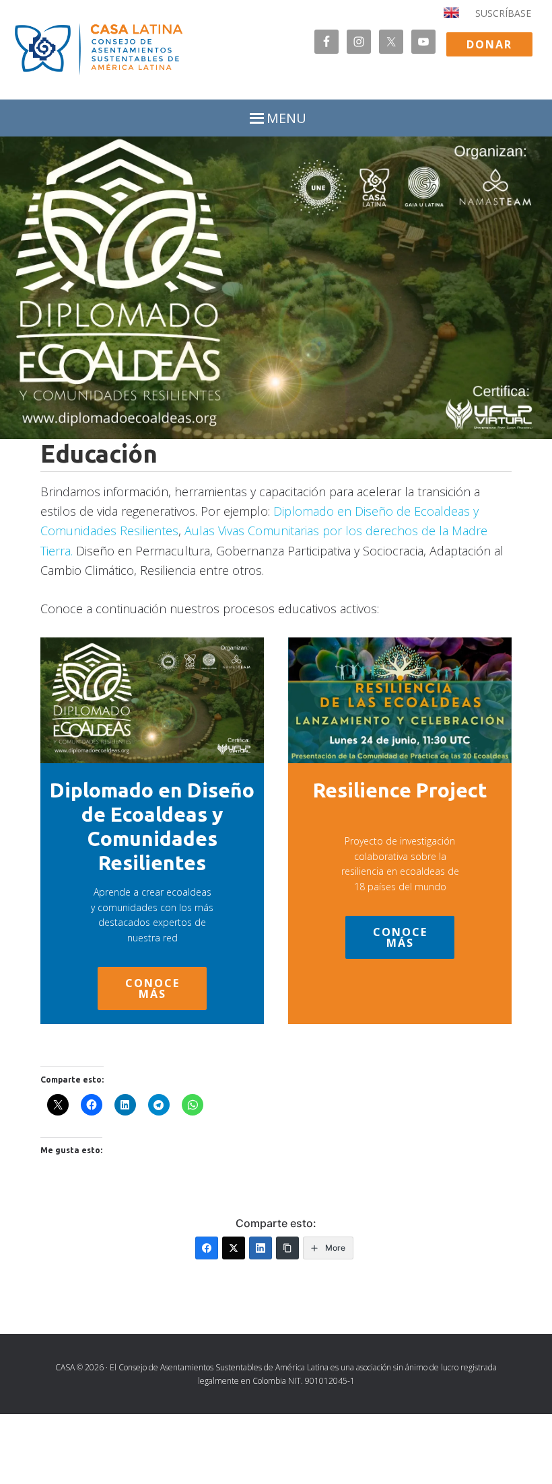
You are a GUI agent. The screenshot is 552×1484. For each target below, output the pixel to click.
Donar (489, 44)
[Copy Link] (287, 1248)
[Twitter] (233, 1248)
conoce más (152, 988)
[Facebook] (206, 1248)
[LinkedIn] (260, 1248)
